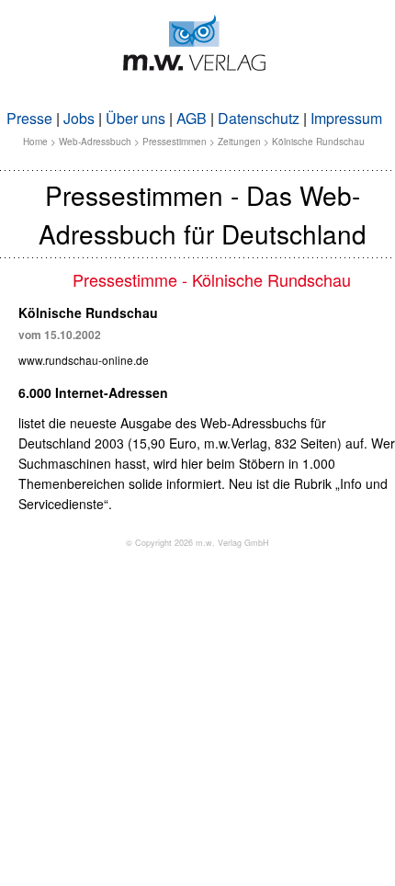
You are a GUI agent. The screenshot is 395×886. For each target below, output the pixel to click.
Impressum (346, 118)
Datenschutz (258, 118)
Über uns (135, 118)
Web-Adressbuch (95, 141)
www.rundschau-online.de (83, 360)
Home (35, 141)
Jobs (79, 118)
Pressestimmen (174, 141)
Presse (29, 118)
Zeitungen (239, 141)
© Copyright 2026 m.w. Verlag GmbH (197, 543)
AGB (191, 118)
